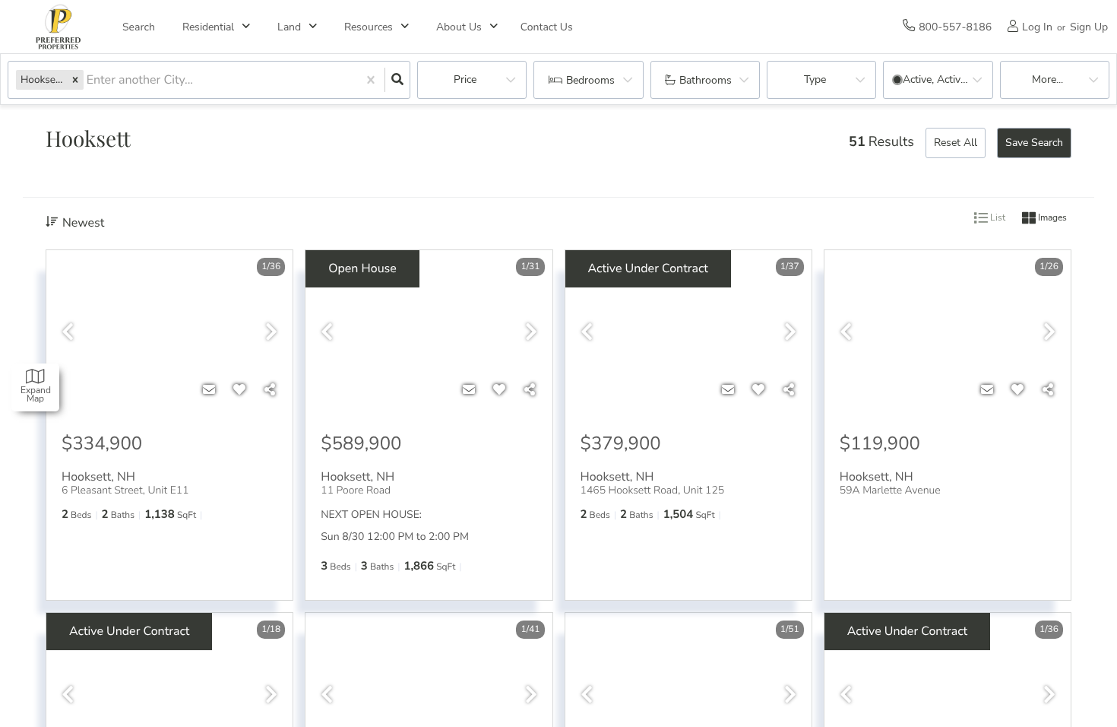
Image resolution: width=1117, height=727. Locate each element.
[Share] (270, 390)
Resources (368, 27)
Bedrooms (590, 80)
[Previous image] (67, 332)
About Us (459, 27)
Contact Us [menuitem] (547, 27)
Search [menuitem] (138, 27)
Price (465, 79)
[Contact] (209, 390)
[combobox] (88, 80)
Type (815, 79)
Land (289, 27)
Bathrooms (705, 80)
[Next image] (271, 332)
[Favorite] (239, 390)
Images (1051, 218)
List (996, 218)
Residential (208, 27)
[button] (75, 79)
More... (1047, 79)
